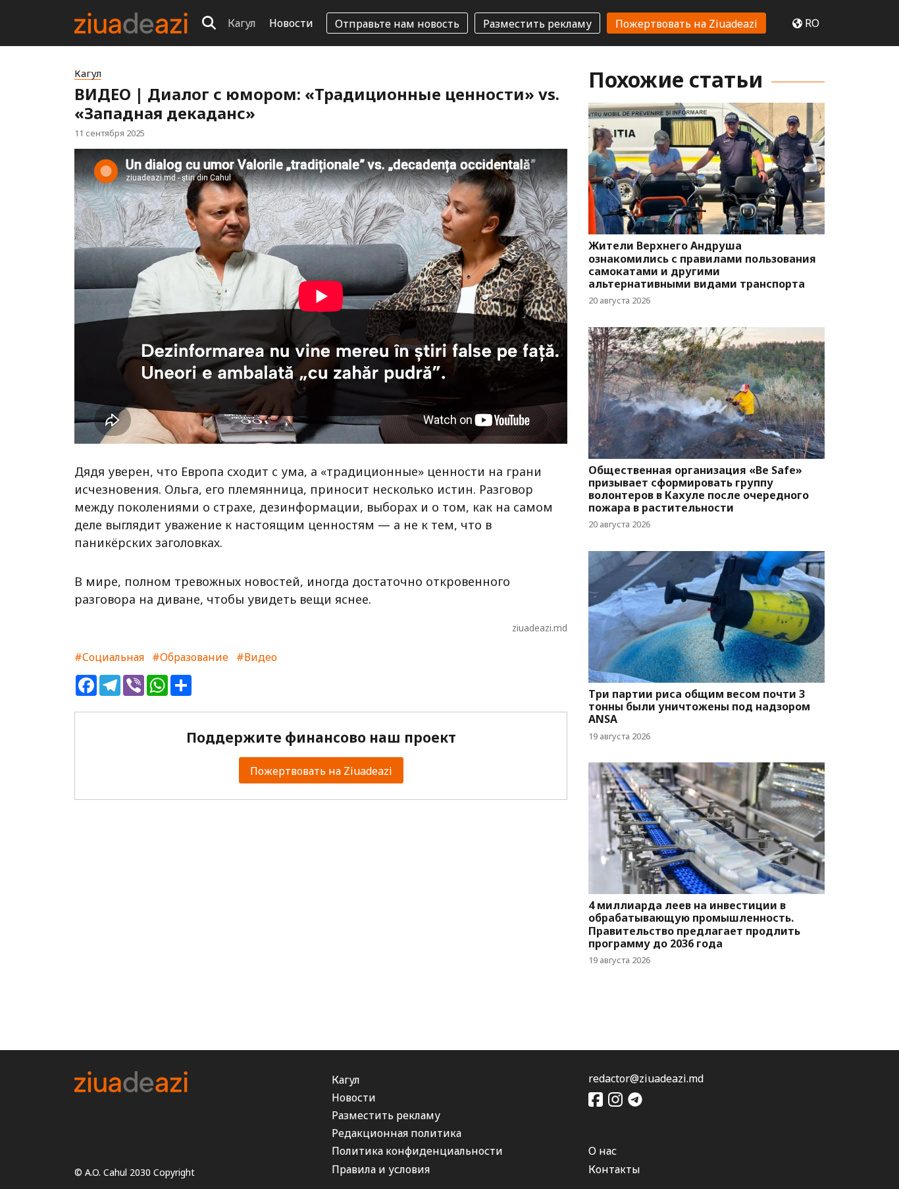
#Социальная (109, 657)
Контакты (614, 1169)
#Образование (190, 657)
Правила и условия (381, 1169)
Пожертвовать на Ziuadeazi (686, 23)
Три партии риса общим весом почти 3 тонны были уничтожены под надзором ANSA (699, 707)
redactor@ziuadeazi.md (646, 1078)
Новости (291, 23)
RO (812, 23)
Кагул (242, 23)
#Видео (256, 657)
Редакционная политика (396, 1133)
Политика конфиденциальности (417, 1151)
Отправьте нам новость (397, 23)
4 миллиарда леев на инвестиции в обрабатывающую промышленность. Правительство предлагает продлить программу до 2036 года (694, 924)
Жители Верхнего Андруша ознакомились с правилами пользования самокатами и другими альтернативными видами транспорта (702, 265)
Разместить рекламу (537, 23)
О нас (602, 1151)
